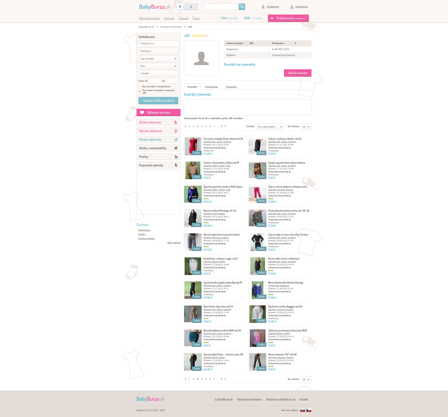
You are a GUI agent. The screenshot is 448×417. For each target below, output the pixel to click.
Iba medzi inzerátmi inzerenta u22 (158, 91)
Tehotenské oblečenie (278, 285)
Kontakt (304, 399)
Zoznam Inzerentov (171, 26)
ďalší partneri (174, 242)
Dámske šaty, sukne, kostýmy (217, 142)
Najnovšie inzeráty (149, 18)
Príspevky (231, 86)
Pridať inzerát (290, 18)
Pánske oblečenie (150, 139)
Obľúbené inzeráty (158, 112)
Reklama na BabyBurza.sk (280, 399)
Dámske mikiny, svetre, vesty (217, 166)
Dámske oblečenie (150, 131)
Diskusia (183, 18)
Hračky (143, 156)
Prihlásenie (273, 6)
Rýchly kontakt (297, 73)
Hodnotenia (211, 86)
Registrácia (301, 6)
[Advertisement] (158, 192)
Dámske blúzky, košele (214, 261)
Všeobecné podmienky (249, 399)
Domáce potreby (146, 238)
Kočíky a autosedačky (152, 148)
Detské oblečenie (150, 122)
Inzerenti (169, 18)
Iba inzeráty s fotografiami (156, 86)
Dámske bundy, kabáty (214, 214)
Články (196, 18)
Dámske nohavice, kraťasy (281, 190)
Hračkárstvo (144, 230)
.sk (155, 6)
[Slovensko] (302, 410)
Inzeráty (192, 86)
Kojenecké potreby (151, 165)
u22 (190, 26)
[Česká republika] (309, 410)
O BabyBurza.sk (224, 399)
